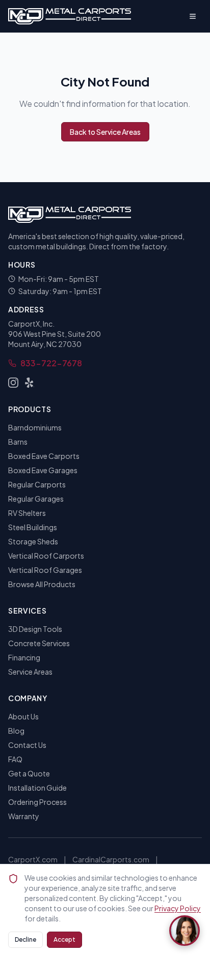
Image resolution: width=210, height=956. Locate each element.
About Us (23, 716)
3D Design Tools (35, 628)
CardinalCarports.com (110, 859)
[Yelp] (29, 383)
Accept (64, 939)
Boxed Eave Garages (42, 470)
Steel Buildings (32, 527)
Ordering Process (37, 801)
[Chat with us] (184, 930)
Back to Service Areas (105, 131)
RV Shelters (27, 512)
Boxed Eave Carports (44, 455)
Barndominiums (35, 427)
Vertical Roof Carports (46, 555)
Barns (18, 441)
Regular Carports (37, 484)
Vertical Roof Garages (45, 569)
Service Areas (30, 671)
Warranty (23, 816)
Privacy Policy (177, 908)
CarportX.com (33, 859)
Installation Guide (37, 787)
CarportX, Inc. (31, 323)
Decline (25, 939)
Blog (16, 730)
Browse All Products (41, 584)
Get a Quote (29, 773)
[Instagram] (13, 383)
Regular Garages (36, 498)
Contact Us (27, 744)
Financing (24, 657)
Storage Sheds (33, 541)
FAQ (15, 759)
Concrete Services (39, 643)
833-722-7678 (51, 363)
